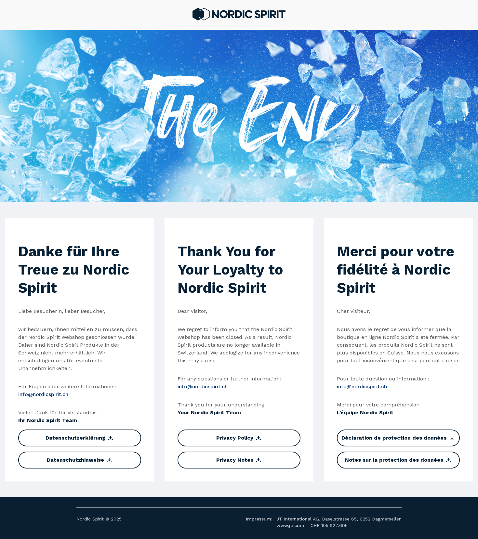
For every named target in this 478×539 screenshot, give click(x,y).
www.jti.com (290, 525)
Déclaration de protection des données (398, 438)
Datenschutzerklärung (80, 438)
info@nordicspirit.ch (43, 394)
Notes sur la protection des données (398, 460)
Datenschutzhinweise (80, 460)
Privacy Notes (239, 460)
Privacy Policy (239, 438)
